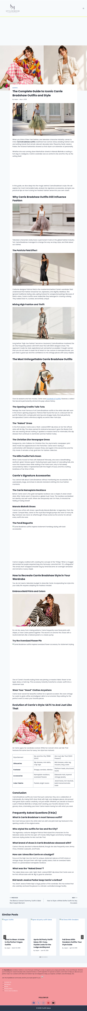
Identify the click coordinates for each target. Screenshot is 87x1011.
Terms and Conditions (11, 991)
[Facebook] (34, 1003)
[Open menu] (83, 8)
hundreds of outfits (53, 399)
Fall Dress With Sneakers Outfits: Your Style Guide (72, 942)
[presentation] (14, 927)
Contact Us (7, 982)
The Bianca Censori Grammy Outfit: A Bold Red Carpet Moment (25, 900)
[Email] (53, 1003)
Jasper (16, 99)
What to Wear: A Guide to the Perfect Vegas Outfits (14, 942)
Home (6, 986)
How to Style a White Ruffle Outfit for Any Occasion (62, 900)
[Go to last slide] (4, 937)
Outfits (15, 88)
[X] (38, 1003)
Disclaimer (7, 984)
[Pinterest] (48, 1003)
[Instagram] (43, 1003)
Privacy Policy (8, 989)
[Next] (82, 937)
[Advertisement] (43, 33)
